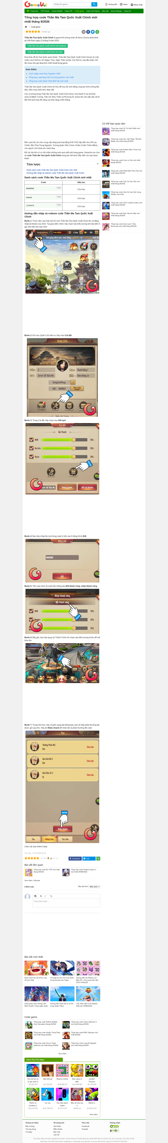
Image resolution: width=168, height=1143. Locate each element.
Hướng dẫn (112, 4)
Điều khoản (57, 1129)
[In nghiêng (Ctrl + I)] (45, 896)
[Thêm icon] (35, 896)
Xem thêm (62, 1054)
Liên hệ (56, 1135)
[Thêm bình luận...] (66, 902)
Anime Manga (116, 11)
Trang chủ (34, 11)
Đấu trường (29, 1126)
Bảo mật (56, 1132)
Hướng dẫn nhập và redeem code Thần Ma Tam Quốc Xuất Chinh (55, 173)
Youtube (85, 1129)
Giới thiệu (57, 1126)
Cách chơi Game (93, 11)
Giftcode (36, 880)
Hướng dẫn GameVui (38, 4)
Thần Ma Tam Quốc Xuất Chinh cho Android (46, 46)
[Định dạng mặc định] (51, 896)
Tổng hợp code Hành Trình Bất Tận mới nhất (48, 81)
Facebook (85, 1126)
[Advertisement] (62, 121)
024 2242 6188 (53, 1141)
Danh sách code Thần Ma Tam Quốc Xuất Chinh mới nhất (52, 170)
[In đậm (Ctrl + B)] (41, 896)
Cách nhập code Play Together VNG (45, 74)
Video (125, 4)
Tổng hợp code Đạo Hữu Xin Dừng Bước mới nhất (51, 77)
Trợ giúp (28, 1132)
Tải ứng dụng (30, 1129)
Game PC (68, 11)
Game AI (127, 11)
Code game (79, 11)
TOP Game (45, 11)
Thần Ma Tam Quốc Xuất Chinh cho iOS (44, 52)
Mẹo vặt (105, 11)
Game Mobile (57, 11)
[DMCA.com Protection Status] (114, 1132)
